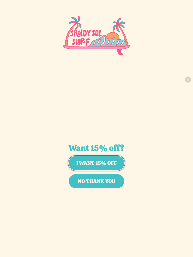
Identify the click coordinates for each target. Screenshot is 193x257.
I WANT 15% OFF (96, 163)
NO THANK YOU (96, 181)
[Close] (188, 80)
